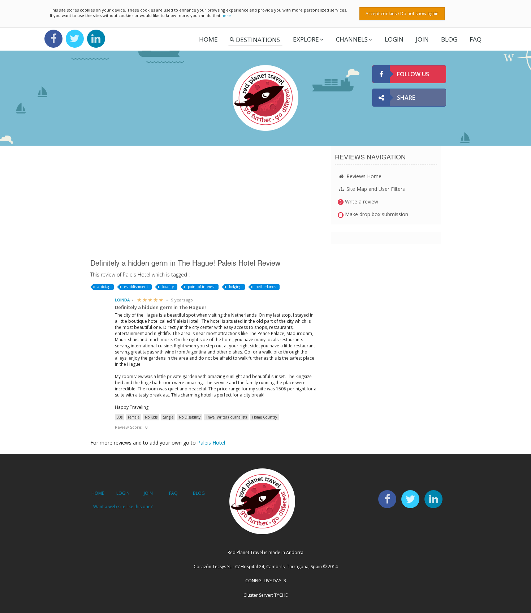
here (226, 15)
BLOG (199, 493)
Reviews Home (363, 176)
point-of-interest (201, 286)
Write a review (361, 201)
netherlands (265, 286)
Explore (306, 39)
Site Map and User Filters (375, 188)
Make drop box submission (376, 214)
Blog (449, 39)
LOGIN (394, 39)
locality (168, 286)
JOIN (422, 39)
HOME (97, 493)
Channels (352, 39)
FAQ (476, 39)
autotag (104, 286)
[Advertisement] (205, 201)
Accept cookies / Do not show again (402, 13)
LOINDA (122, 300)
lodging (235, 286)
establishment (136, 286)
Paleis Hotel (211, 442)
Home (208, 39)
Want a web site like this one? (122, 506)
